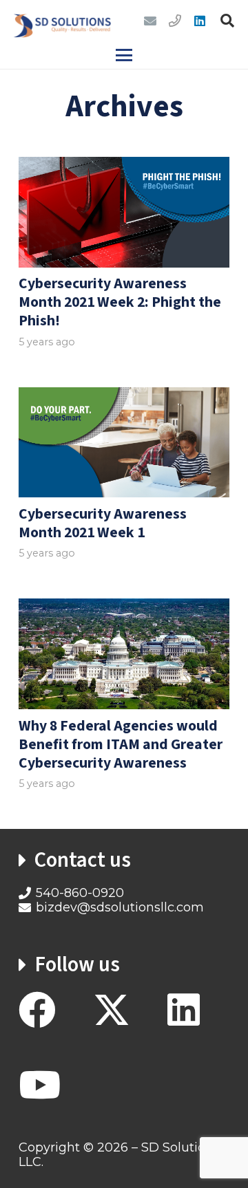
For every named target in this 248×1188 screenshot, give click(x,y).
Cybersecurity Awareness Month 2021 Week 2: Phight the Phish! (120, 302)
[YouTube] (40, 1084)
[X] (111, 1010)
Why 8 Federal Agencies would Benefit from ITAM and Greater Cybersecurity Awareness (121, 744)
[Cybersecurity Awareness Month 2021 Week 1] (124, 442)
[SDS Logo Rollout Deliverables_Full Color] (62, 21)
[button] (227, 21)
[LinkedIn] (199, 20)
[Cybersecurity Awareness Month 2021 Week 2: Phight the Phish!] (124, 212)
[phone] (175, 20)
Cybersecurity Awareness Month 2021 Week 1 (103, 523)
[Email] (150, 20)
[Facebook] (37, 1009)
